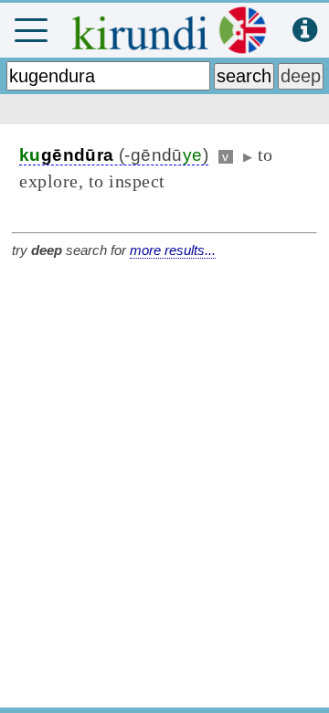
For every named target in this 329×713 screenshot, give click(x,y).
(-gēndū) (113, 155)
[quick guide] (304, 31)
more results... (173, 250)
